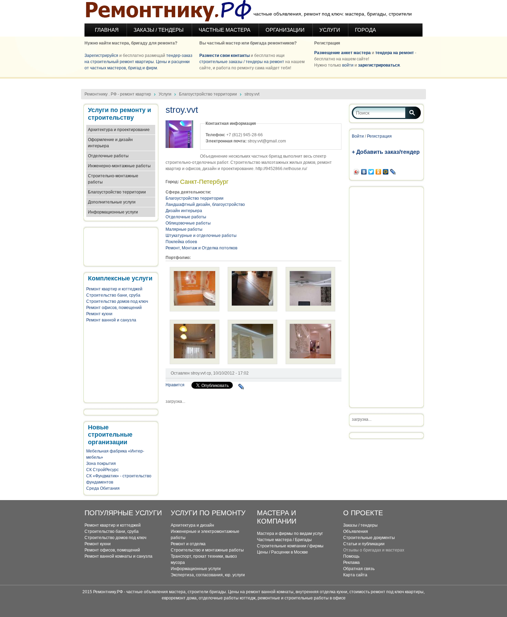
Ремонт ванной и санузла (111, 320)
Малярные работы (184, 229)
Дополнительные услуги (112, 202)
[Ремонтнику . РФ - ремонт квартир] (168, 11)
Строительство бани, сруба (113, 295)
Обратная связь (359, 568)
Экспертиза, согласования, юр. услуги (208, 575)
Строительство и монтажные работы (207, 550)
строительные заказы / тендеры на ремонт (241, 61)
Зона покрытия (101, 463)
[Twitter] (371, 171)
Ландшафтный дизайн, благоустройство (205, 204)
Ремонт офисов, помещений (114, 307)
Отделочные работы (108, 155)
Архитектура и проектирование (119, 129)
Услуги (329, 30)
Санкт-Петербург (204, 181)
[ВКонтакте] (364, 171)
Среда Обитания (103, 488)
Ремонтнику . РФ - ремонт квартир (117, 94)
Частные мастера (225, 30)
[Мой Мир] (385, 171)
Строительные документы (369, 537)
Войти (358, 136)
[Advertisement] (253, 81)
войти (348, 65)
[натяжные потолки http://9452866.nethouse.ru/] (310, 304)
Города (365, 30)
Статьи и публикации (364, 543)
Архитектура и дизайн (192, 525)
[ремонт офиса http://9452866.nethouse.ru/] (310, 357)
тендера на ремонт (394, 52)
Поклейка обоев (181, 241)
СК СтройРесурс (102, 469)
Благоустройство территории (208, 94)
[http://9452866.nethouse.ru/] (252, 304)
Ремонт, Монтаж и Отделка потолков (201, 248)
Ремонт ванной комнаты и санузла (118, 556)
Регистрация (379, 136)
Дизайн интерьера (184, 210)
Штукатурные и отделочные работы (201, 235)
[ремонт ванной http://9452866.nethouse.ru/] (194, 304)
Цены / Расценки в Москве (282, 552)
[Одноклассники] (378, 171)
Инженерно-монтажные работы (119, 165)
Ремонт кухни (99, 313)
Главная (107, 30)
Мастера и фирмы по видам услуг (290, 533)
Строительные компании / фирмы (290, 546)
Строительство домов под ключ (117, 301)
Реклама (351, 562)
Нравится (175, 384)
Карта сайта (355, 575)
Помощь (351, 556)
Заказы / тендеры (360, 525)
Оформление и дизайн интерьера (110, 142)
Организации (285, 30)
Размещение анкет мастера (342, 52)
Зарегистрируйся (101, 55)
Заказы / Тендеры (159, 30)
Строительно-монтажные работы (113, 179)
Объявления (355, 531)
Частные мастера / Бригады (284, 539)
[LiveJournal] (241, 386)
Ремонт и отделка (188, 543)
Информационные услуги (113, 212)
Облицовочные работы (188, 223)
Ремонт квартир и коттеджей (114, 289)
